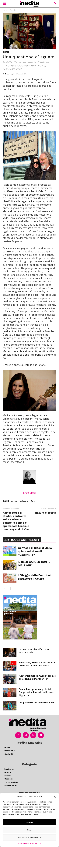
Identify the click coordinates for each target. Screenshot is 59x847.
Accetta (29, 822)
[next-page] (9, 588)
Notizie (13, 10)
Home (5, 10)
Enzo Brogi (9, 74)
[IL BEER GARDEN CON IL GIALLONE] (9, 565)
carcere (14, 501)
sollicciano (24, 501)
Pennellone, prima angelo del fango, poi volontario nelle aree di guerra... (36, 692)
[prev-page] (4, 588)
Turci (33, 501)
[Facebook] (18, 735)
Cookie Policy (23, 843)
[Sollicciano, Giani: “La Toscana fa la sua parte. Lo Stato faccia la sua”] (9, 666)
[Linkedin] (33, 735)
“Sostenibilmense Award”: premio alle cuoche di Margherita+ (37, 677)
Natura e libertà (45, 512)
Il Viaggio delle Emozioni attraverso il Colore (34, 576)
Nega (29, 830)
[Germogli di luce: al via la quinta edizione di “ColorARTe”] (9, 551)
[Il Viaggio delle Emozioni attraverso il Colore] (9, 578)
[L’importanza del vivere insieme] (9, 705)
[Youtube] (41, 735)
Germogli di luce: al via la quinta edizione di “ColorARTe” (35, 551)
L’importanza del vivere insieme (36, 702)
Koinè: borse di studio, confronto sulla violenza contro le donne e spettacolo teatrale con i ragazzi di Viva (16, 521)
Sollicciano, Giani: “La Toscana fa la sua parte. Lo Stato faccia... (37, 664)
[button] (55, 796)
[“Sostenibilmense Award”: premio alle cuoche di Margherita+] (9, 679)
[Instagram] (26, 735)
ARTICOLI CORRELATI (21, 540)
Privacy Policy (35, 843)
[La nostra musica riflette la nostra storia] (9, 652)
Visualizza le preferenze (29, 837)
